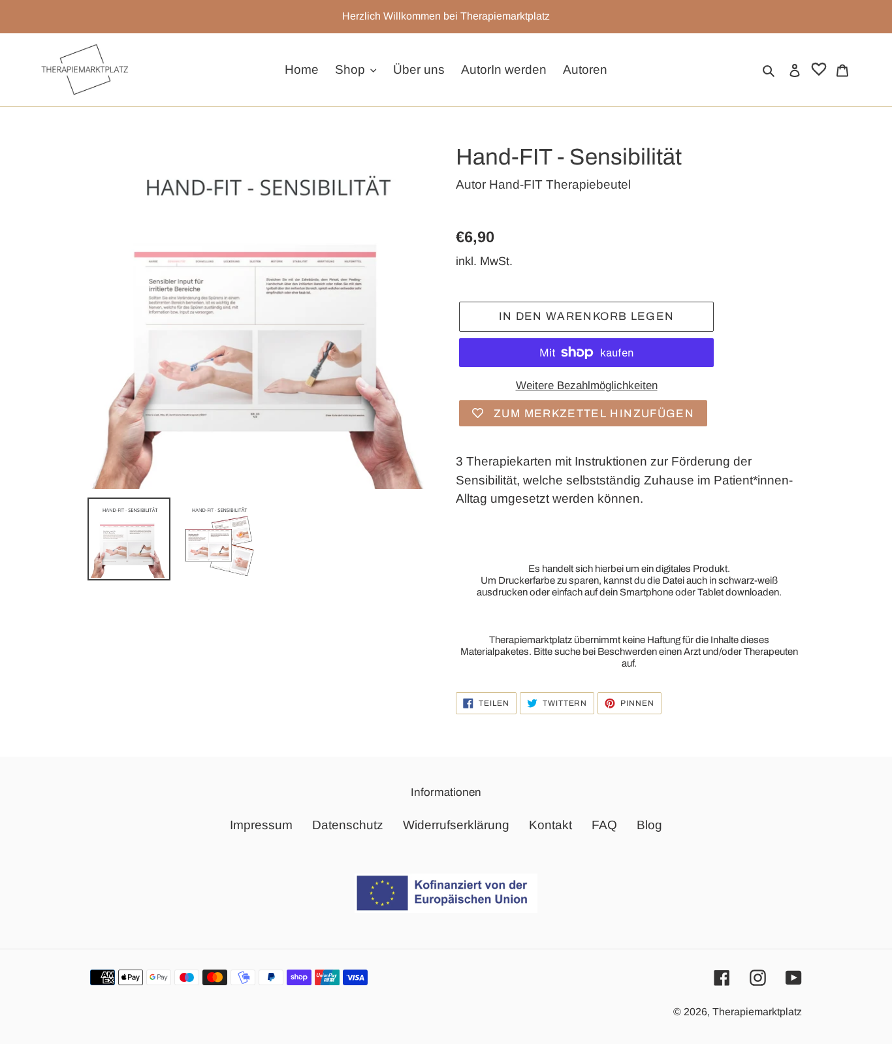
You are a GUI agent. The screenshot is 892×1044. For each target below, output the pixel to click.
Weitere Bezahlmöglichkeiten (587, 385)
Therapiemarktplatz (757, 1011)
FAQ (604, 825)
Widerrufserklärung (456, 825)
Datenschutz (347, 825)
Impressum (261, 825)
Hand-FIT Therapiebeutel (560, 184)
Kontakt (550, 825)
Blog (649, 825)
